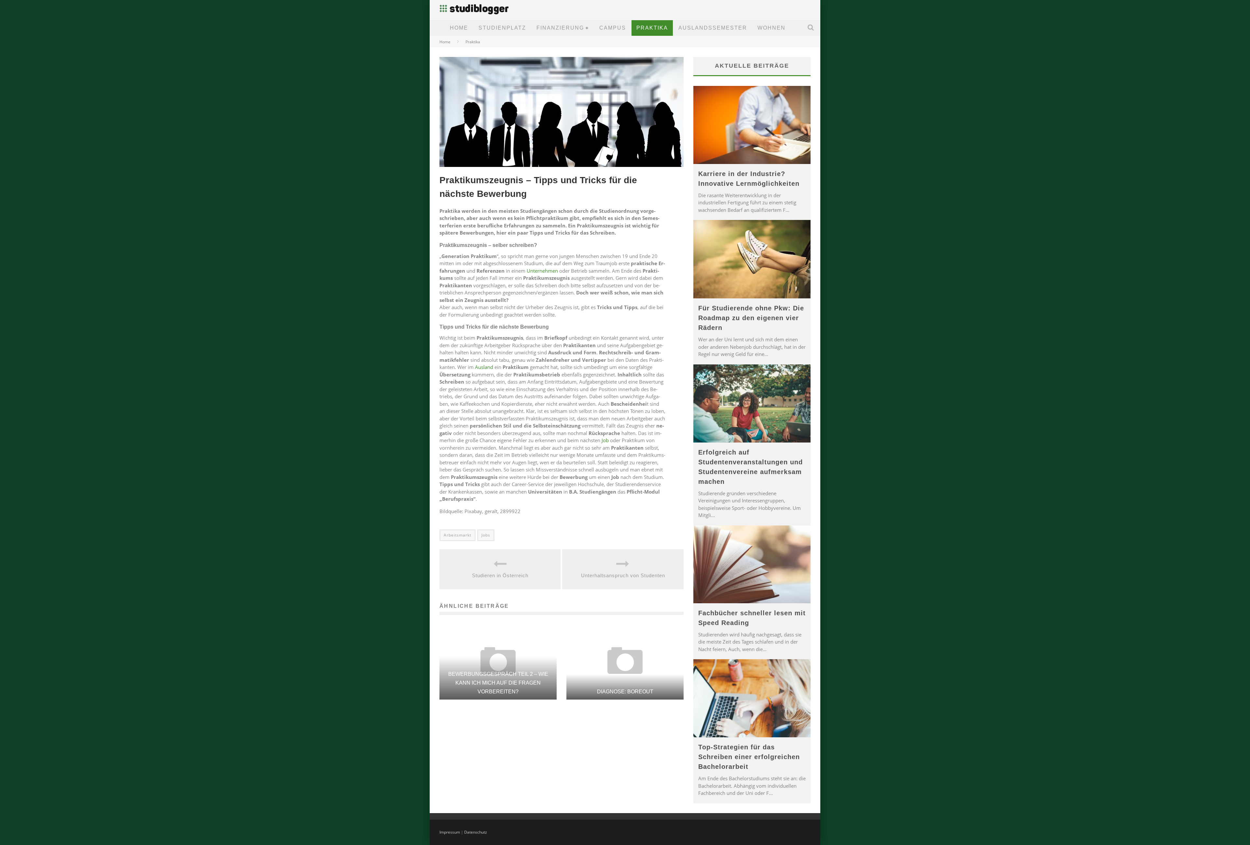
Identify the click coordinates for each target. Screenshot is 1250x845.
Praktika (652, 28)
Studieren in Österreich (500, 575)
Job (605, 440)
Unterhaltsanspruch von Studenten (623, 575)
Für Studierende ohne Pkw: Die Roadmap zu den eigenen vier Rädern (751, 318)
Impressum (449, 832)
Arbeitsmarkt (457, 535)
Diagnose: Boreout (625, 691)
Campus (612, 28)
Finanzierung (560, 28)
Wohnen (771, 28)
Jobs (485, 535)
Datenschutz (475, 832)
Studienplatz (502, 28)
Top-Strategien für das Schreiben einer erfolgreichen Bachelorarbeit (749, 756)
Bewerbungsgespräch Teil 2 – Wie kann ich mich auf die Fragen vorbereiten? (498, 682)
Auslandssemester (712, 28)
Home (459, 28)
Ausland (484, 367)
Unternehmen (542, 270)
